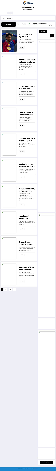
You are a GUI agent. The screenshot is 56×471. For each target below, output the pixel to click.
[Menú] (4, 13)
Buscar (43, 31)
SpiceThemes (35, 468)
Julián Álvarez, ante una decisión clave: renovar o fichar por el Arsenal (27, 165)
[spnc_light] (11, 13)
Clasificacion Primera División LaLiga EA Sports (47, 462)
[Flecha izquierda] (49, 25)
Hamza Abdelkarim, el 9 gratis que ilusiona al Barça (27, 190)
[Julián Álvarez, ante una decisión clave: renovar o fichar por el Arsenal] (9, 170)
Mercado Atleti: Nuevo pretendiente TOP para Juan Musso (41, 24)
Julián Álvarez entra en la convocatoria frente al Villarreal (27, 61)
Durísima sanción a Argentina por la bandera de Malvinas (27, 139)
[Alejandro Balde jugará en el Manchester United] (9, 40)
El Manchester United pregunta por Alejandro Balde (25, 243)
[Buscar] (8, 13)
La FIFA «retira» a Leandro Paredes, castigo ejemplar (26, 113)
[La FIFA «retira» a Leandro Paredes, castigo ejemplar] (9, 118)
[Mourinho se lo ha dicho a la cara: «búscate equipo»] (9, 274)
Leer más (21, 47)
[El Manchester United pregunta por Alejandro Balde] (9, 248)
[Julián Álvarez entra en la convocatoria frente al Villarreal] (9, 66)
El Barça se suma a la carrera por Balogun (27, 87)
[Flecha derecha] (52, 25)
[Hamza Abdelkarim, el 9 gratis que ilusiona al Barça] (9, 196)
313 (10, 289)
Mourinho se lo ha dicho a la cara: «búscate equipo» (26, 268)
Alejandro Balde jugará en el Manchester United (26, 35)
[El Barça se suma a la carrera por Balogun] (9, 92)
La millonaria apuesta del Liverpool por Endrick (24, 217)
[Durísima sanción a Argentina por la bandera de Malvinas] (9, 144)
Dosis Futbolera (28, 7)
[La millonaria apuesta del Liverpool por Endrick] (9, 222)
